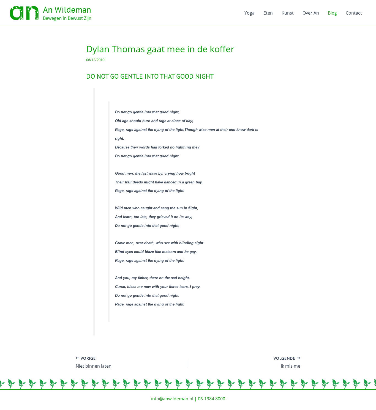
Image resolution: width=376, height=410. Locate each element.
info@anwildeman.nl (172, 399)
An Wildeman (67, 9)
